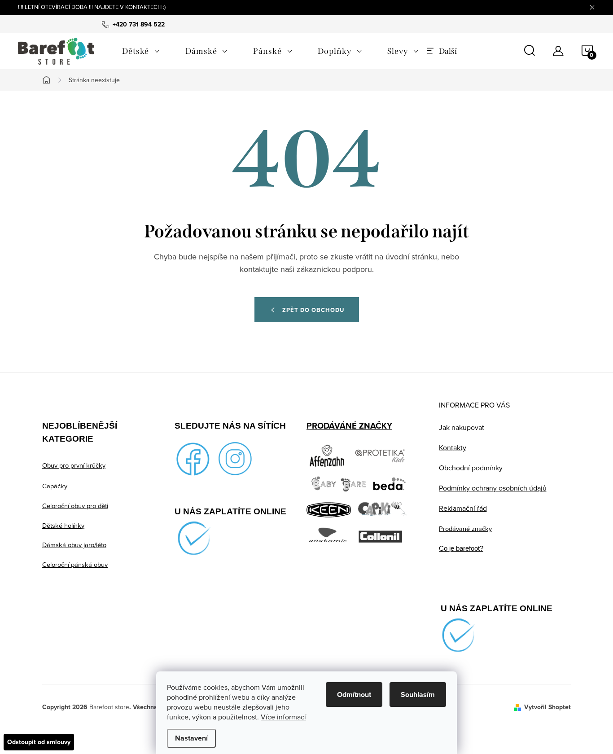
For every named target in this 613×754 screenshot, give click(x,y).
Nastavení (191, 738)
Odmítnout (354, 694)
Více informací (283, 717)
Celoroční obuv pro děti (75, 505)
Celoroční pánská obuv (75, 564)
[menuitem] (141, 51)
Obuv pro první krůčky (73, 465)
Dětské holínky (63, 525)
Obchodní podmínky (471, 468)
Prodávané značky (465, 528)
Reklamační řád (463, 508)
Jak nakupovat (461, 427)
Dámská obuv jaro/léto (74, 544)
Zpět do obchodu (313, 310)
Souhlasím (418, 694)
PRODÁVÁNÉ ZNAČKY (349, 426)
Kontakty (452, 447)
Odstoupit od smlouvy (38, 741)
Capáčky (54, 486)
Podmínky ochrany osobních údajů (493, 488)
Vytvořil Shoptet (547, 706)
